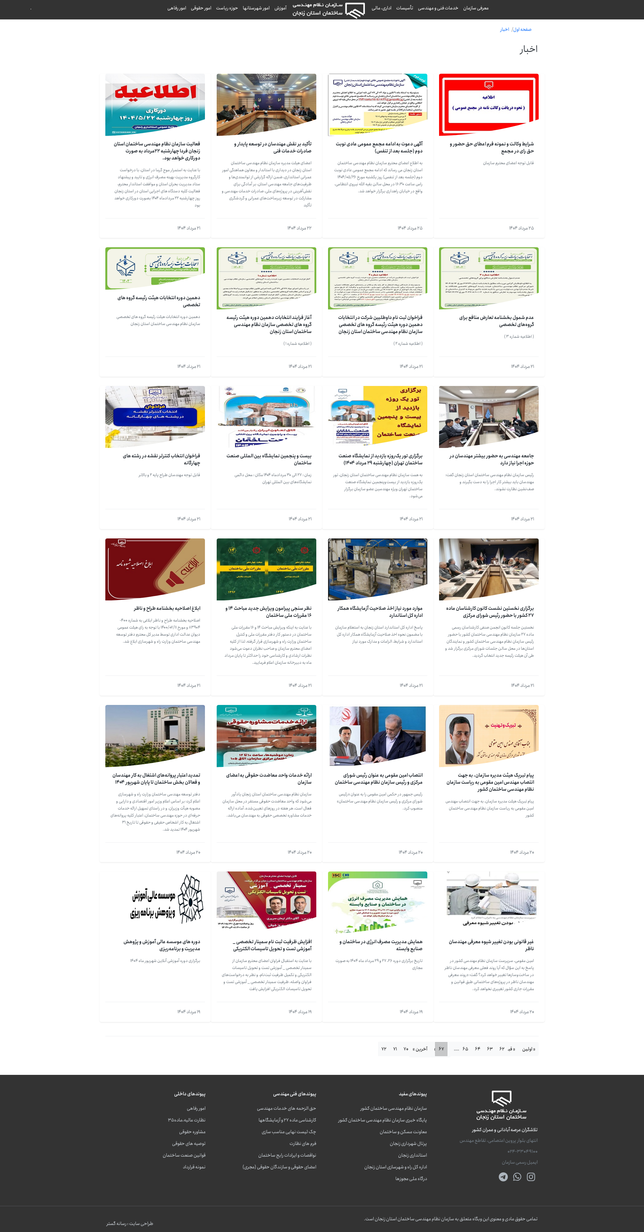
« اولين (528, 1049)
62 (501, 1049)
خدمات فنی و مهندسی (438, 8)
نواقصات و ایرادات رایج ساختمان (287, 1155)
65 (465, 1049)
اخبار (504, 29)
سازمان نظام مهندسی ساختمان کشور (394, 1108)
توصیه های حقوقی (189, 1143)
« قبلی (509, 1049)
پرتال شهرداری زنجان (408, 1143)
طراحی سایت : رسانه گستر (130, 1223)
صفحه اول (522, 29)
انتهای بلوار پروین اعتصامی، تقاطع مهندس (499, 1140)
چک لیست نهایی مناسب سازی (289, 1132)
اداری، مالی (381, 8)
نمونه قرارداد (194, 1167)
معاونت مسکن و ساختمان (403, 1132)
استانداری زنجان (412, 1155)
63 (490, 1049)
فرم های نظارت (302, 1143)
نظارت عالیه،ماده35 (187, 1120)
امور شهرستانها (256, 8)
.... (456, 1049)
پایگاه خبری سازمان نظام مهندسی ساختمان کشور (382, 1120)
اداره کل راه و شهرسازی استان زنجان (395, 1167)
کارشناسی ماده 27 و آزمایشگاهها (287, 1120)
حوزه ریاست (227, 8)
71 (395, 1049)
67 (441, 1049)
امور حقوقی (201, 8)
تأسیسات (404, 8)
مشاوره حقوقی (192, 1132)
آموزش (280, 8)
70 (406, 1049)
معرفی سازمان (476, 8)
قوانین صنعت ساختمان (184, 1155)
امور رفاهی (176, 8)
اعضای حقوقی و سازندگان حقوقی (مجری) (279, 1167)
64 (477, 1049)
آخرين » (420, 1049)
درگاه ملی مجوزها (411, 1178)
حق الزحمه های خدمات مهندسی (286, 1108)
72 (383, 1049)
